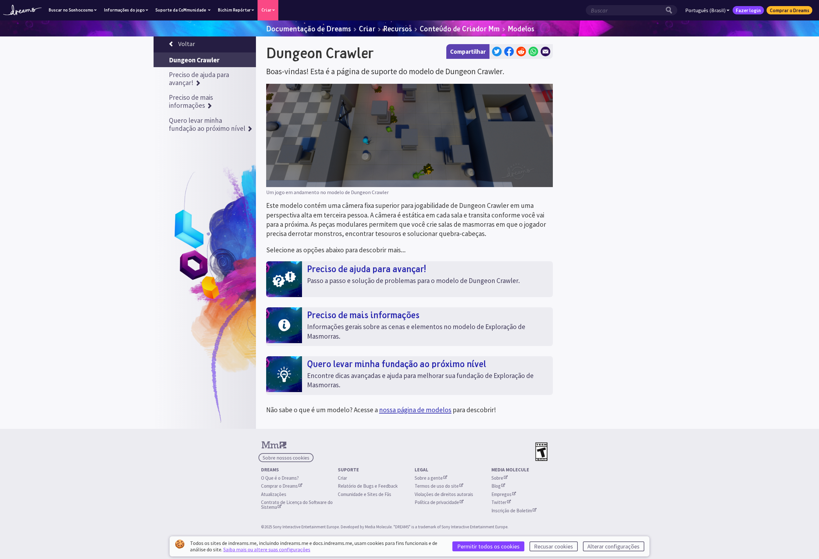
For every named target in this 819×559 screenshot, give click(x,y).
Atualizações (274, 494)
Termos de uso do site (437, 486)
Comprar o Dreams (789, 10)
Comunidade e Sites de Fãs (364, 494)
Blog (496, 486)
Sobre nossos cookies (286, 457)
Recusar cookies (553, 546)
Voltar (186, 44)
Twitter (498, 502)
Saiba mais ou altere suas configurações (266, 549)
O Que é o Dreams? (280, 478)
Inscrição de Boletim (511, 511)
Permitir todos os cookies (488, 546)
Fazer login (748, 10)
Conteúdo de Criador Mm (460, 28)
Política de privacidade (437, 502)
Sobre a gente (429, 478)
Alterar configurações (613, 546)
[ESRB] (541, 451)
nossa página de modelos (415, 409)
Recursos (397, 28)
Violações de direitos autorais (444, 494)
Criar (367, 28)
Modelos (521, 28)
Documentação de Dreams (308, 28)
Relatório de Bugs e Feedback (368, 486)
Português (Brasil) (705, 10)
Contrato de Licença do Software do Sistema (297, 504)
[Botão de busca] (670, 10)
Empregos (501, 494)
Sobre (497, 478)
